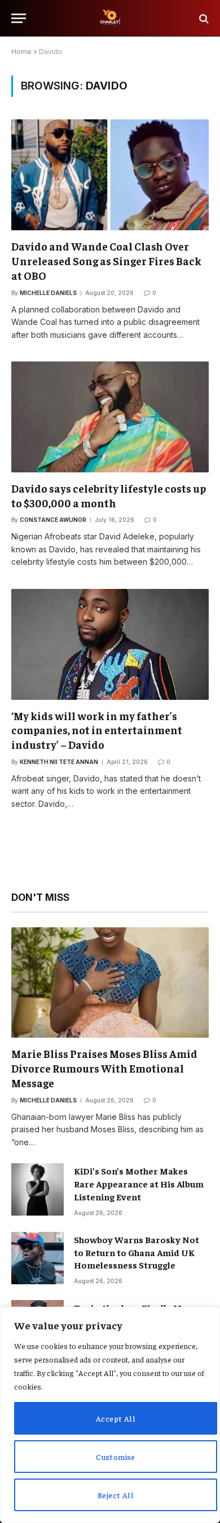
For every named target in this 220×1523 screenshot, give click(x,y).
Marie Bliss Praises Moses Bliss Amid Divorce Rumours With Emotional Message (104, 1068)
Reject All (116, 1495)
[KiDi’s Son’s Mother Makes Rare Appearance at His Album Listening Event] (37, 1189)
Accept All (115, 1418)
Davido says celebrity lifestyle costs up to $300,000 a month (108, 495)
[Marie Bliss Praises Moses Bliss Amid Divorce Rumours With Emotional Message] (110, 982)
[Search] (203, 18)
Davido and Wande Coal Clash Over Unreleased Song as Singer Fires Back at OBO (106, 260)
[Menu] (18, 18)
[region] (110, 1415)
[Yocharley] (110, 18)
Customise (115, 1456)
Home (21, 51)
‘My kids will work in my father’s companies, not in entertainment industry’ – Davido (96, 730)
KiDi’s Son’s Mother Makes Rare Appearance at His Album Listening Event (139, 1183)
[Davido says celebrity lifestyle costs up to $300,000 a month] (110, 416)
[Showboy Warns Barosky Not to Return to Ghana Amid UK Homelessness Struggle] (37, 1258)
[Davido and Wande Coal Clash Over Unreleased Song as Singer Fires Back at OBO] (110, 174)
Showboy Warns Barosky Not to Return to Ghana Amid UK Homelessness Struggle (136, 1252)
